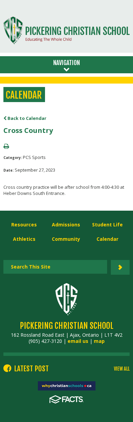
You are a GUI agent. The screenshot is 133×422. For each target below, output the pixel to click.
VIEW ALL (122, 369)
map (99, 341)
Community (66, 239)
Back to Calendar (26, 118)
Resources (24, 224)
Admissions (66, 224)
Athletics (24, 239)
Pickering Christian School (67, 326)
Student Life (107, 224)
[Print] (6, 147)
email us (78, 341)
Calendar (107, 239)
